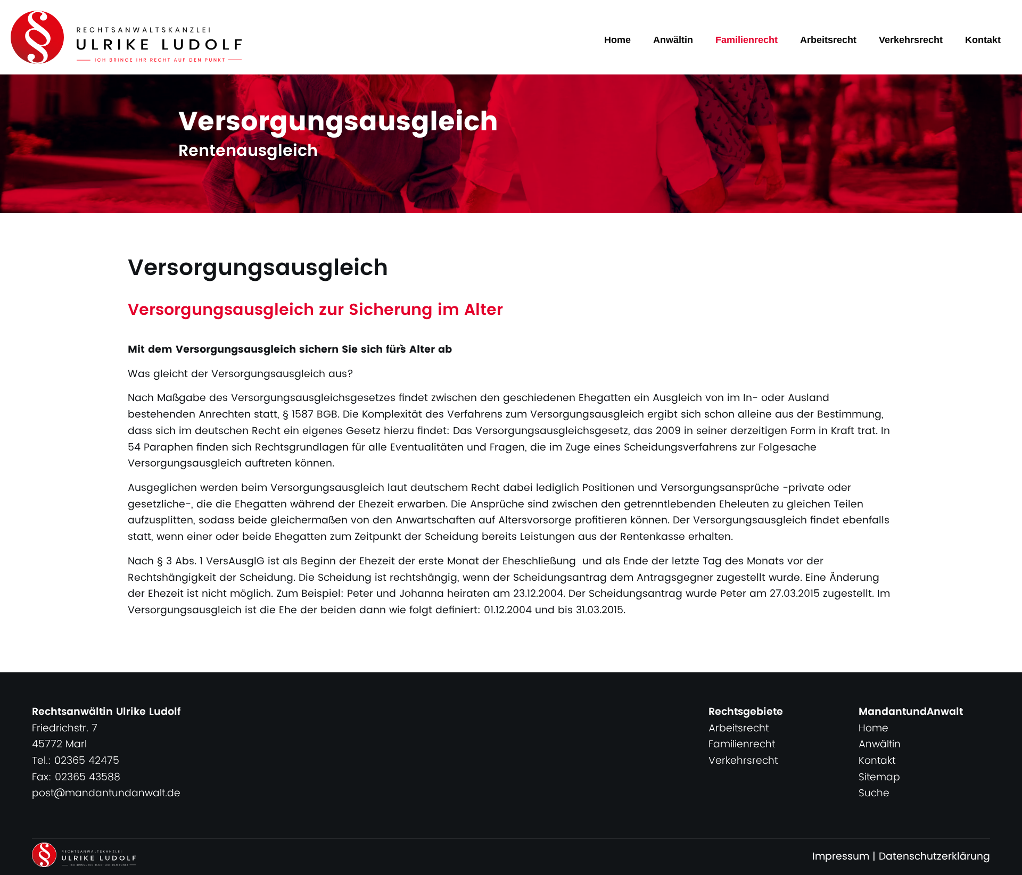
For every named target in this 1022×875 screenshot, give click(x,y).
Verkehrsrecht (911, 40)
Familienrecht (746, 40)
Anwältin (673, 40)
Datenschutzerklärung (934, 856)
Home (617, 40)
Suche (874, 793)
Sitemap (879, 777)
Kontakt (983, 40)
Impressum (840, 856)
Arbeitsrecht (828, 40)
